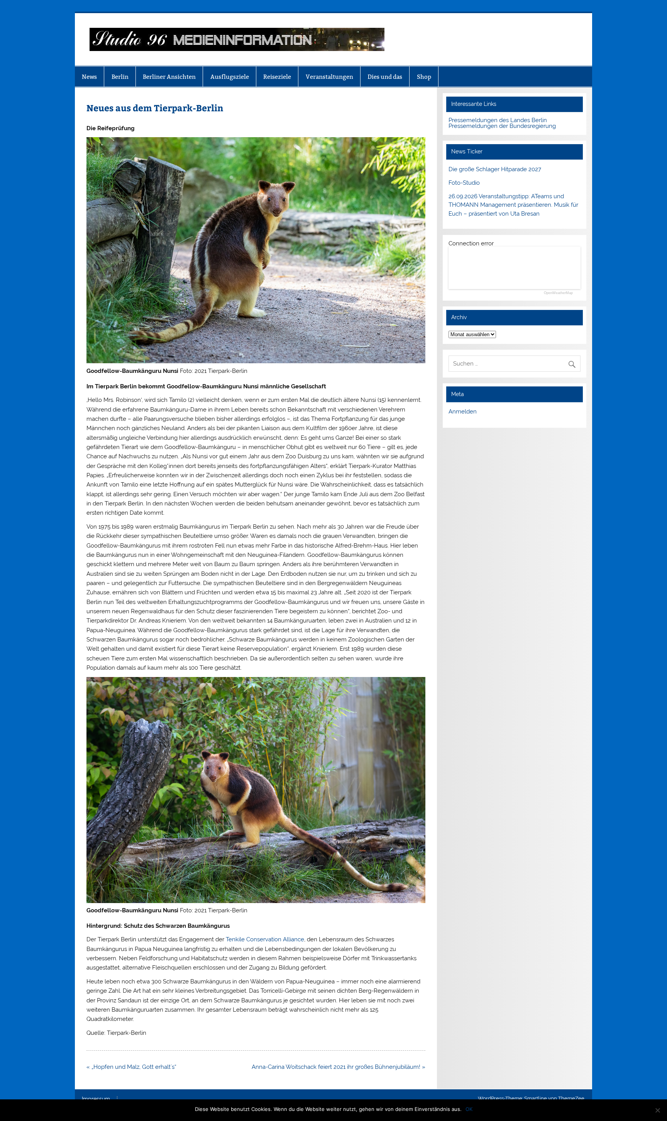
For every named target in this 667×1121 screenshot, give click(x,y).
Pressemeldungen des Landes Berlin (498, 120)
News (89, 76)
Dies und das (384, 76)
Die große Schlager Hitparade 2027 (495, 169)
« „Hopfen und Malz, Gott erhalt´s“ (131, 1066)
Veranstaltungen (329, 76)
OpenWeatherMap (558, 293)
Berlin (120, 76)
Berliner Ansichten (169, 76)
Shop (424, 76)
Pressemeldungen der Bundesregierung (502, 125)
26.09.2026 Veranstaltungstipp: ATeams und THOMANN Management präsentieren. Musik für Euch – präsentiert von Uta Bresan (513, 205)
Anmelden (463, 411)
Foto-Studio (464, 182)
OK (469, 1109)
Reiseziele (277, 76)
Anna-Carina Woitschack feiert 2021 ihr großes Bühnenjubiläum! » (338, 1066)
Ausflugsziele (229, 76)
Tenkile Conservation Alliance (265, 939)
